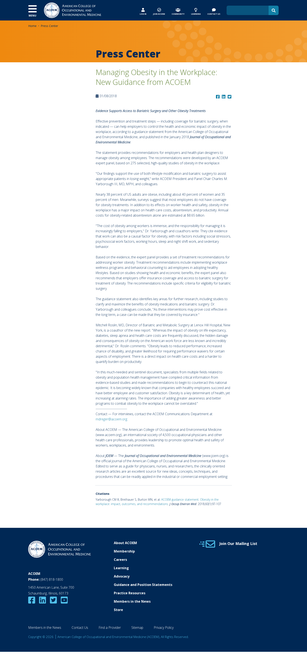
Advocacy (121, 576)
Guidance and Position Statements (143, 584)
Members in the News (132, 601)
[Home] (72, 10)
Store (118, 609)
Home (32, 26)
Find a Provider (110, 627)
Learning (121, 568)
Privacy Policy (164, 627)
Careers (120, 559)
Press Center (49, 26)
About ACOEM (125, 543)
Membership (124, 551)
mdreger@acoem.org (111, 419)
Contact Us (80, 627)
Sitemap (137, 627)
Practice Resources (129, 593)
